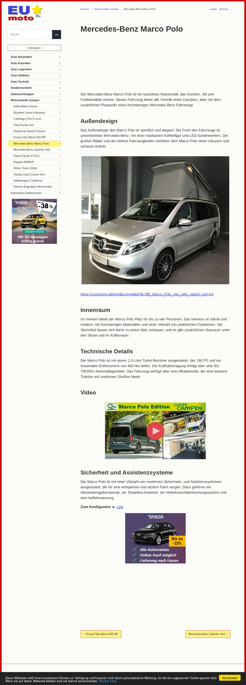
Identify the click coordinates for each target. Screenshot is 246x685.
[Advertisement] (155, 63)
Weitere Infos (108, 681)
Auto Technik (20, 81)
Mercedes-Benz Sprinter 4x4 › (208, 634)
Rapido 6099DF (24, 162)
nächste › (224, 9)
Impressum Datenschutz (26, 193)
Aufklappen (34, 47)
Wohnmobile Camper (107, 9)
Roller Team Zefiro (25, 168)
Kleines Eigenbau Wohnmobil (33, 186)
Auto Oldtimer (20, 75)
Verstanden (229, 677)
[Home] (26, 19)
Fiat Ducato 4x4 (24, 125)
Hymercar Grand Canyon (29, 131)
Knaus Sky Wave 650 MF (30, 137)
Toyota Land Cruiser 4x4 (29, 174)
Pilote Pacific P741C (27, 155)
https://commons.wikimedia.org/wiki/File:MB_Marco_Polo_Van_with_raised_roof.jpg (146, 294)
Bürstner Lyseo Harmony (29, 112)
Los (57, 34)
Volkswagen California (28, 180)
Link (120, 507)
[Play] (155, 431)
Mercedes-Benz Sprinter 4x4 (32, 149)
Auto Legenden (21, 69)
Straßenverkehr (21, 87)
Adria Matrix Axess (25, 106)
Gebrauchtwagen (22, 94)
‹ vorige (212, 9)
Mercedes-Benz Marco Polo (31, 143)
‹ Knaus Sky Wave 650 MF (101, 634)
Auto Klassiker (21, 63)
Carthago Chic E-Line (27, 118)
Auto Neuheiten (21, 56)
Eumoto (84, 9)
